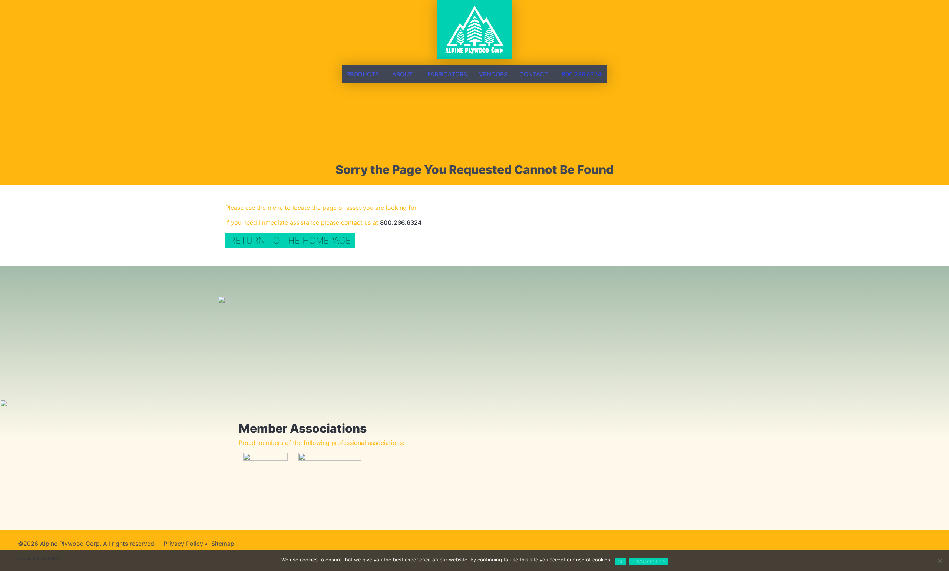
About (402, 74)
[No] (939, 560)
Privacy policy (648, 561)
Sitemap (222, 543)
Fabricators (447, 74)
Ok (621, 561)
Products (362, 74)
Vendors (493, 74)
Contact (533, 74)
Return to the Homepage (290, 240)
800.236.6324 (581, 74)
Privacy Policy (183, 543)
